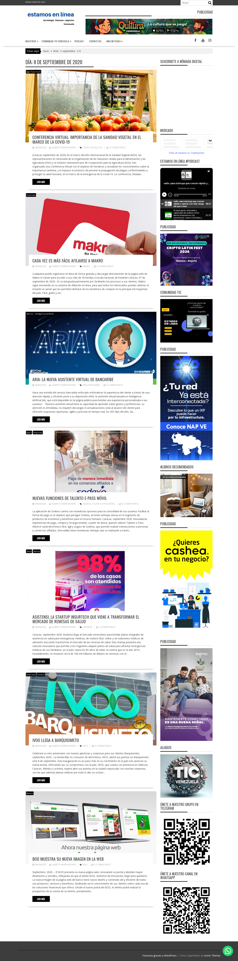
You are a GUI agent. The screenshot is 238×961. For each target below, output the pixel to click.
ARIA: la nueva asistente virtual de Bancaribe (72, 379)
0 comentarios (117, 147)
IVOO (85, 745)
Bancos (29, 313)
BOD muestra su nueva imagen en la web (68, 859)
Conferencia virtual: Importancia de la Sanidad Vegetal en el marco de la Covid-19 (86, 139)
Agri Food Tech (33, 71)
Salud (29, 551)
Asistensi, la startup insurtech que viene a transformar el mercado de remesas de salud (85, 619)
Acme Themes (212, 955)
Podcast (79, 41)
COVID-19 (87, 147)
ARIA (85, 385)
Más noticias (113, 41)
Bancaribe (94, 385)
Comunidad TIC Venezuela (55, 41)
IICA (100, 147)
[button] (228, 951)
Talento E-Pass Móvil (103, 503)
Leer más (41, 182)
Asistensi (87, 627)
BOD (85, 864)
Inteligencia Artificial (44, 313)
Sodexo (87, 503)
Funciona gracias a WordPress (159, 955)
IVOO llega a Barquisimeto (55, 740)
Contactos (95, 41)
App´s (29, 432)
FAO (95, 147)
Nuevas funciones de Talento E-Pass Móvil (69, 498)
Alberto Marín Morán (64, 147)
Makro (86, 266)
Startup (36, 551)
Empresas (31, 195)
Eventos (41, 674)
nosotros (30, 41)
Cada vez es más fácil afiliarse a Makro (67, 260)
